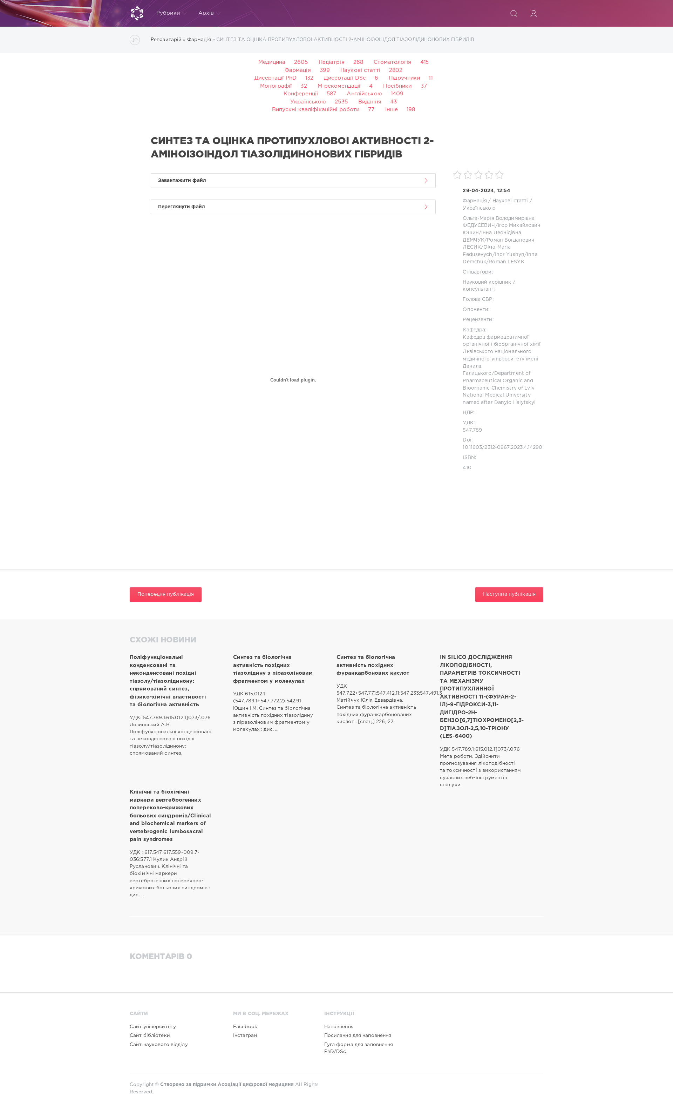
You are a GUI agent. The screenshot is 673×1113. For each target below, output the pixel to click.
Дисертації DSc (345, 78)
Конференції (301, 94)
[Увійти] (533, 13)
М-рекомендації (339, 86)
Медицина (271, 62)
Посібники (397, 86)
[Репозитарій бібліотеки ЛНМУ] (137, 13)
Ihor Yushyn (509, 254)
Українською (308, 102)
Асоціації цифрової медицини (256, 1084)
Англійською (364, 94)
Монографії (276, 86)
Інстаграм (245, 1035)
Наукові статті (360, 70)
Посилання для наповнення (358, 1035)
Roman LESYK (506, 262)
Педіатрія (332, 62)
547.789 (472, 430)
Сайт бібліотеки (150, 1035)
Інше (391, 109)
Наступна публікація (509, 594)
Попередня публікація (165, 594)
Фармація (298, 70)
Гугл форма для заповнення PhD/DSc (358, 1048)
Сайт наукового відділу (159, 1045)
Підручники (404, 78)
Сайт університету (153, 1027)
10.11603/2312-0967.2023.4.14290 (502, 447)
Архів (206, 13)
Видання (369, 102)
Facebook (245, 1027)
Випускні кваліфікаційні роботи (316, 109)
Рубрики (168, 13)
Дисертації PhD (275, 78)
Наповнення (339, 1027)
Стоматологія (392, 62)
